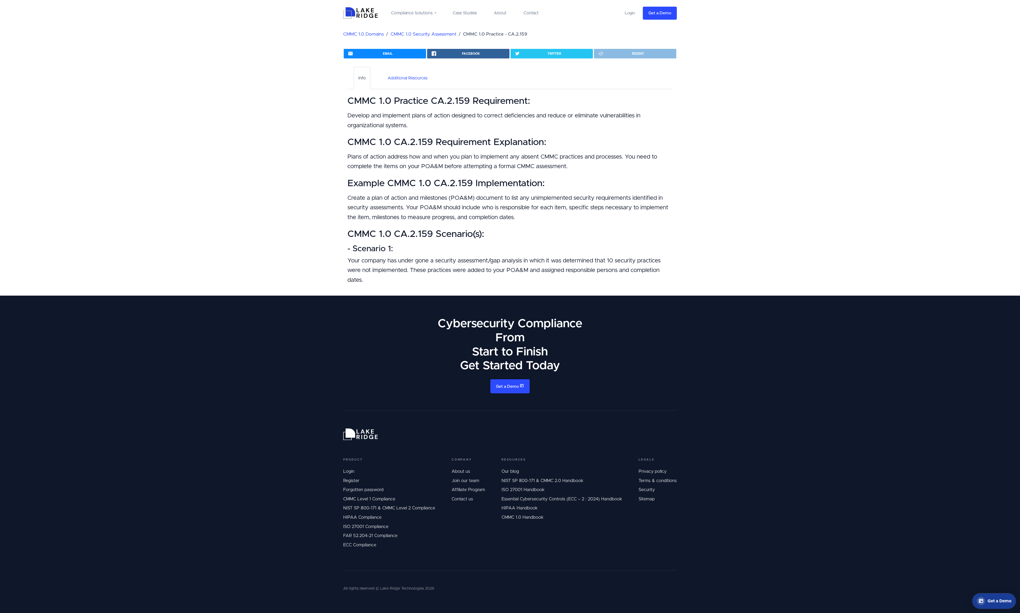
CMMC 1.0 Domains (363, 34)
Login (348, 471)
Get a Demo (659, 13)
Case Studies (465, 13)
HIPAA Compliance (362, 517)
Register (351, 481)
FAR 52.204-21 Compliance (370, 536)
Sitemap (647, 499)
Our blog (510, 471)
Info (362, 78)
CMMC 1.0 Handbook (522, 517)
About (500, 13)
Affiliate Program (468, 490)
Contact (531, 13)
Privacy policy (652, 471)
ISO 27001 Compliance (365, 527)
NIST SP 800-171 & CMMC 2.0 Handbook (542, 481)
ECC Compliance (359, 545)
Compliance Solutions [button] (411, 13)
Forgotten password (363, 490)
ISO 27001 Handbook (523, 490)
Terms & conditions (658, 481)
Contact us (462, 499)
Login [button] (630, 13)
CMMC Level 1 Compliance (369, 499)
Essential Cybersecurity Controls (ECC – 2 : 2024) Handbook (562, 499)
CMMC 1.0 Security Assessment (423, 34)
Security (647, 490)
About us (461, 471)
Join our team (465, 481)
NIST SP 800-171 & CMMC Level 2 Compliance (389, 508)
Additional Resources (407, 78)
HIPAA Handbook (520, 508)
